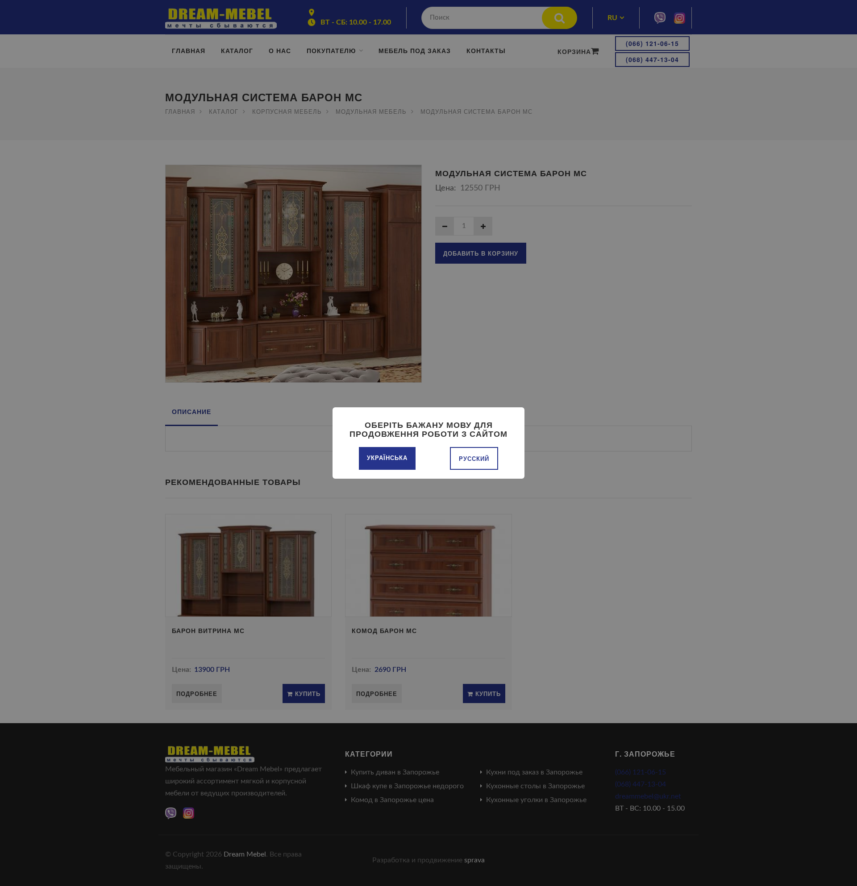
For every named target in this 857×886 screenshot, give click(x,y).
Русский (474, 458)
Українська (387, 457)
